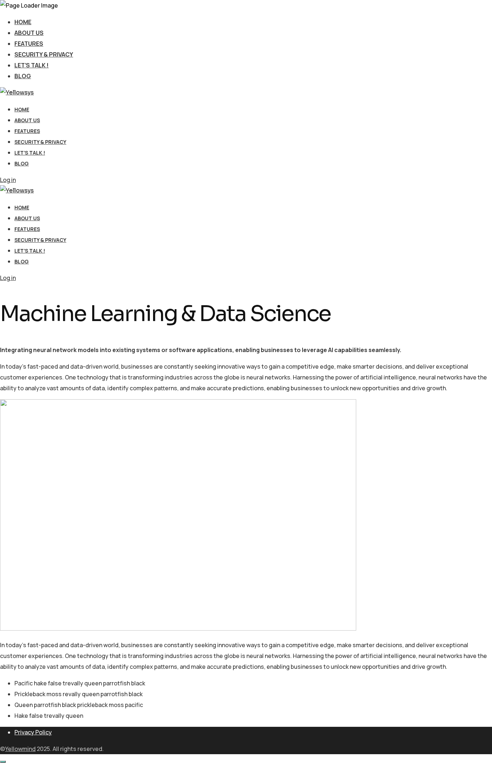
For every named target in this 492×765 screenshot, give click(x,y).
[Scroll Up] (3, 762)
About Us (29, 33)
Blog (22, 76)
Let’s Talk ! (31, 65)
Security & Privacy (43, 54)
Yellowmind (20, 749)
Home (22, 22)
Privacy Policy (33, 732)
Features (28, 44)
